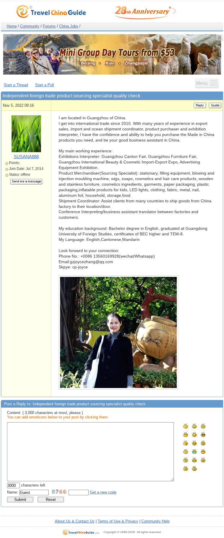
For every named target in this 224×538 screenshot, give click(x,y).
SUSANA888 (26, 156)
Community (29, 26)
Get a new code (103, 492)
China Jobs (68, 26)
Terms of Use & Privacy (118, 521)
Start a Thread (16, 85)
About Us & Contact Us (74, 521)
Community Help (155, 521)
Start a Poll (44, 85)
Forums (49, 26)
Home (12, 26)
